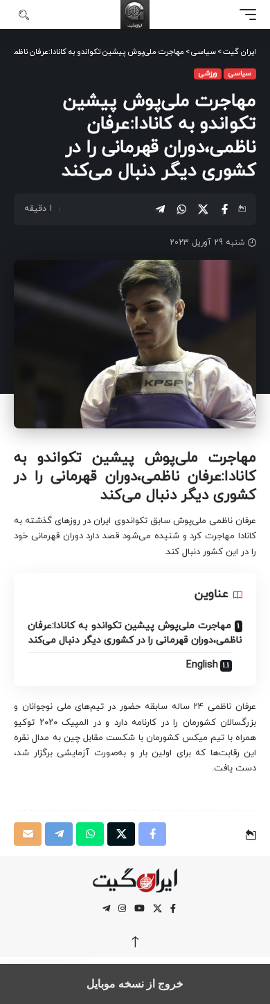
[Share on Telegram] (160, 209)
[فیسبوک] (173, 908)
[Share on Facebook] (224, 209)
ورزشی (208, 73)
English (202, 665)
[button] (244, 14)
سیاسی (239, 73)
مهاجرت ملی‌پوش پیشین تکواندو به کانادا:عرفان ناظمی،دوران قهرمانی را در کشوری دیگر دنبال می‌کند (135, 633)
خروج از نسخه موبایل (135, 983)
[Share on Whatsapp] (181, 209)
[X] (157, 908)
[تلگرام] (106, 908)
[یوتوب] (139, 908)
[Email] (28, 834)
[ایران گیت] (135, 14)
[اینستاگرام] (122, 908)
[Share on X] (203, 209)
